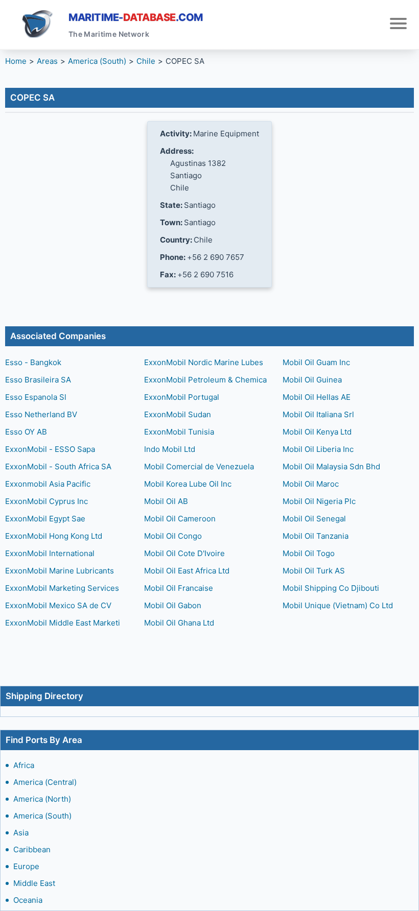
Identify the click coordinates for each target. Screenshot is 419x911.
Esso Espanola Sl (35, 397)
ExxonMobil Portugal (181, 397)
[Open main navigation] (398, 25)
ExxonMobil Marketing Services (62, 588)
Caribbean (32, 849)
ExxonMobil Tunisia (179, 432)
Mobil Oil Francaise (178, 588)
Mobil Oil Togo (309, 553)
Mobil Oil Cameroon (180, 518)
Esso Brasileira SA (38, 380)
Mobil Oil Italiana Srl (318, 414)
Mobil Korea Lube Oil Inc (187, 484)
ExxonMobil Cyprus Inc (46, 501)
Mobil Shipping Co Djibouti (331, 588)
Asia (21, 832)
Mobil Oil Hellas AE (317, 397)
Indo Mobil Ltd (169, 449)
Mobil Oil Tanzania (315, 536)
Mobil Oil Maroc (311, 484)
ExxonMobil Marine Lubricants (59, 571)
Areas (47, 61)
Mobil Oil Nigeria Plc (319, 501)
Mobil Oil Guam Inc (316, 362)
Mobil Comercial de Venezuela (199, 466)
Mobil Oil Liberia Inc (318, 449)
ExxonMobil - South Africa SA (58, 466)
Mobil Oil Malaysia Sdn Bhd (331, 466)
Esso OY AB (26, 432)
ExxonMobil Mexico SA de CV (58, 605)
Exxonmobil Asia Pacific (47, 484)
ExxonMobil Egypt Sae (45, 518)
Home (16, 61)
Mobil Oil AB (166, 501)
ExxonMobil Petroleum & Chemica (205, 380)
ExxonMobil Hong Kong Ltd (53, 536)
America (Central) (45, 782)
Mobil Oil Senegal (314, 518)
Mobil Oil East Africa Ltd (186, 571)
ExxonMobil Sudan (177, 414)
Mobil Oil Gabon (172, 605)
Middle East (34, 883)
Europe (26, 866)
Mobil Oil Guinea (312, 380)
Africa (23, 765)
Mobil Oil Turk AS (314, 571)
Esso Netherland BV (41, 414)
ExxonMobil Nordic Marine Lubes (203, 362)
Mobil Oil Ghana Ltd (179, 623)
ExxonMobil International (50, 553)
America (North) (42, 799)
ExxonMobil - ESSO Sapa (50, 449)
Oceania (27, 900)
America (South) (42, 816)
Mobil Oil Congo (173, 536)
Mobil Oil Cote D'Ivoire (184, 553)
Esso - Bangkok (33, 362)
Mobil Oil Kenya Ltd (317, 432)
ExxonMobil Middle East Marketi (62, 623)
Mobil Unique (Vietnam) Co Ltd (338, 605)
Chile (145, 61)
